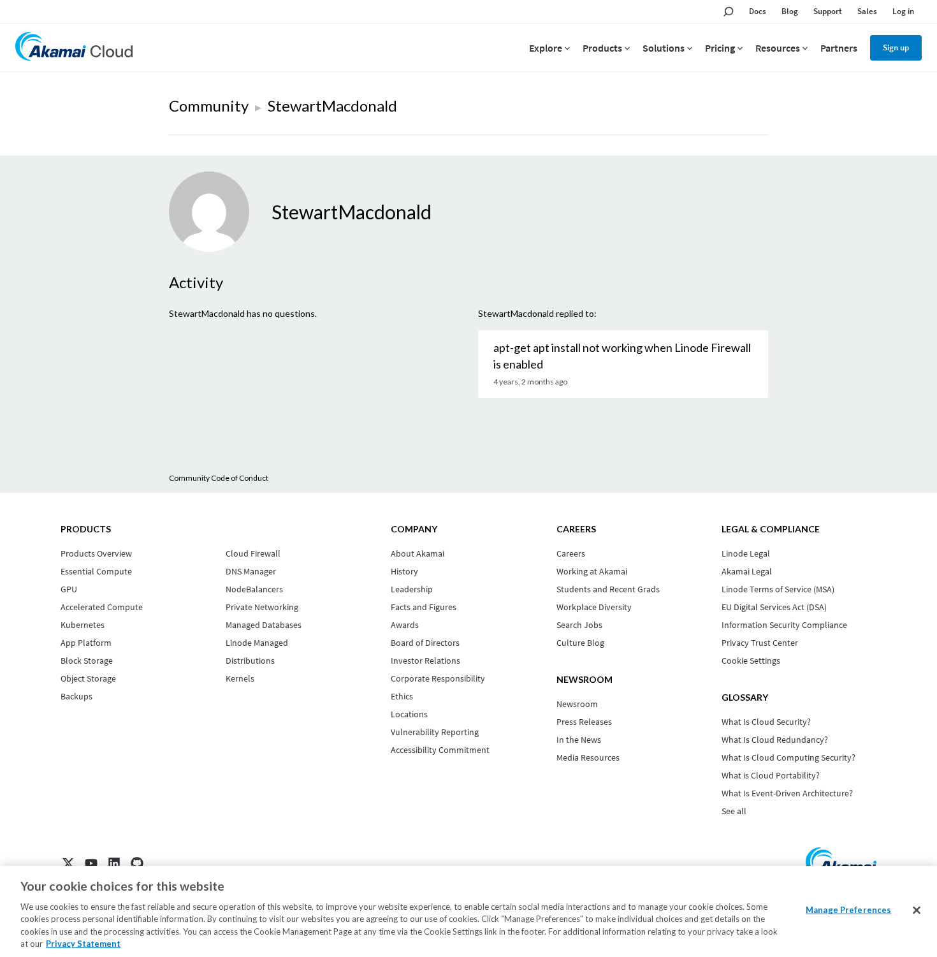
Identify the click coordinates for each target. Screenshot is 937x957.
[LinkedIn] (114, 863)
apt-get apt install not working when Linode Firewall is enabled (622, 355)
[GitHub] (137, 863)
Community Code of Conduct (218, 478)
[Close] (917, 910)
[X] (68, 863)
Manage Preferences (848, 910)
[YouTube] (91, 863)
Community (209, 105)
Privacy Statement (83, 944)
